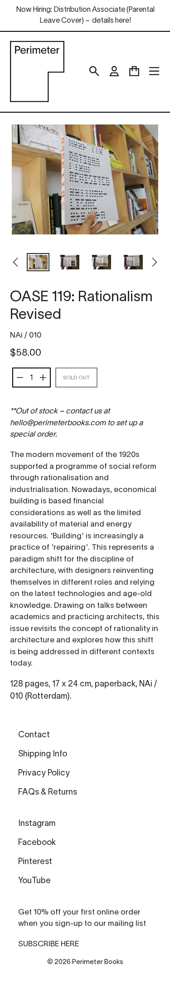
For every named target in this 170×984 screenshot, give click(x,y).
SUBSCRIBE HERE (48, 944)
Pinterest (35, 862)
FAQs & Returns (47, 792)
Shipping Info (42, 754)
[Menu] (154, 71)
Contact (34, 735)
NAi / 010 (25, 335)
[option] (38, 263)
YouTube (34, 881)
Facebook (37, 843)
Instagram (36, 824)
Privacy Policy (44, 773)
